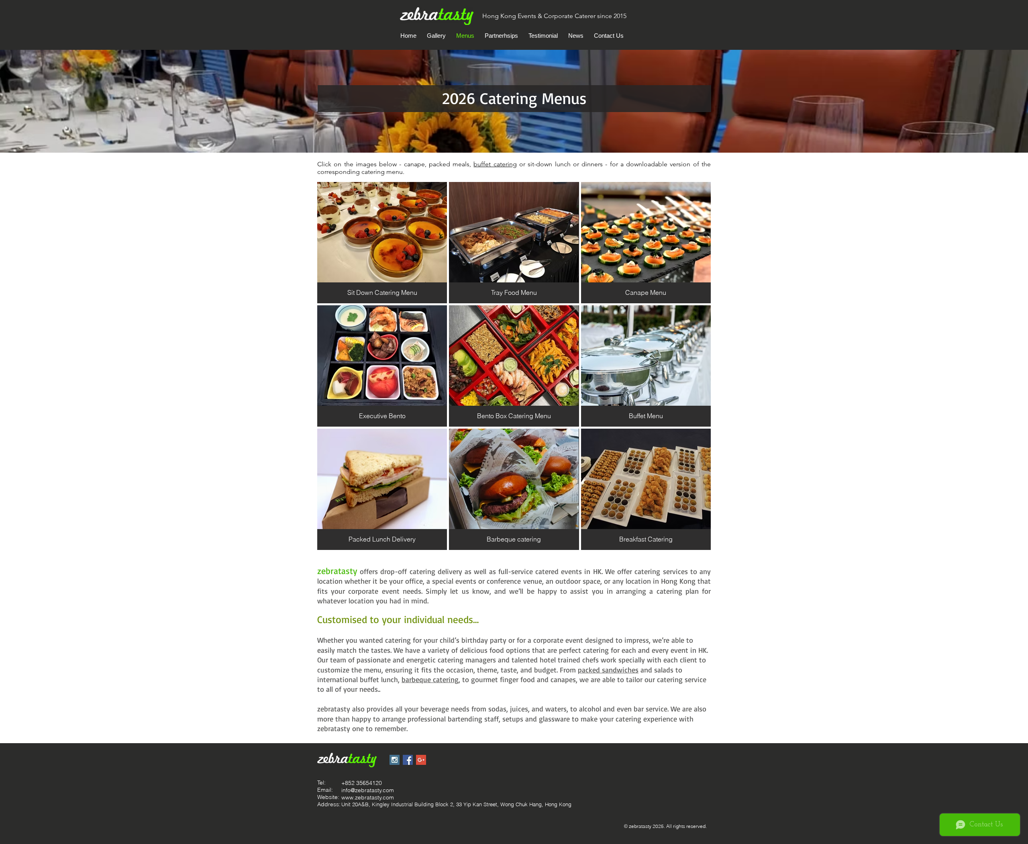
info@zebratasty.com (367, 790)
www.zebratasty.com (367, 797)
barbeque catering (430, 679)
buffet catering (494, 164)
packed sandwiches (608, 669)
